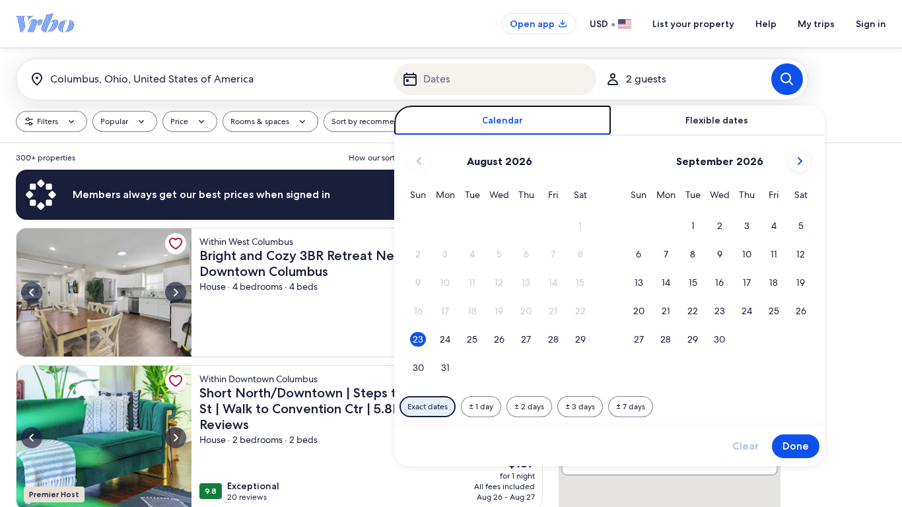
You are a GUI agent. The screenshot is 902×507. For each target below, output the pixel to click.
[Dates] (495, 79)
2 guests (646, 79)
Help (766, 24)
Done (795, 446)
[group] (279, 325)
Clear (745, 446)
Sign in (871, 24)
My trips (816, 24)
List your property (693, 24)
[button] (580, 226)
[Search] (787, 79)
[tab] (503, 120)
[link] (175, 243)
